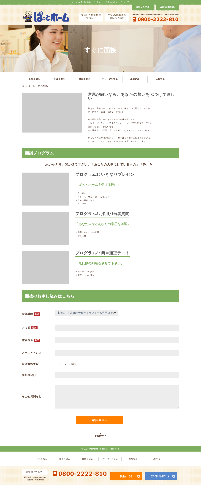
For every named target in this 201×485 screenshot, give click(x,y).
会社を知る (34, 79)
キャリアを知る (110, 79)
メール (62, 364)
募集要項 (135, 79)
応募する (160, 79)
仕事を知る (59, 79)
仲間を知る (84, 79)
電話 (73, 364)
